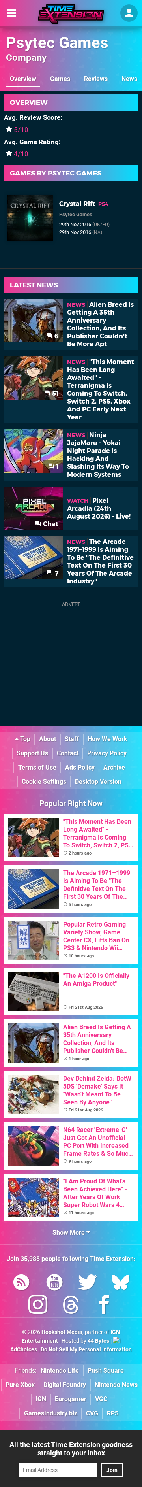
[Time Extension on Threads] (71, 1306)
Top (24, 739)
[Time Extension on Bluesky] (120, 1283)
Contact (67, 753)
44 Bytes (98, 1341)
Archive (114, 767)
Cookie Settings (44, 781)
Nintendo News (116, 1385)
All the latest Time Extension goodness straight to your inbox (71, 1448)
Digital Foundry (64, 1385)
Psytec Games (57, 43)
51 (54, 393)
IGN (41, 1399)
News (129, 79)
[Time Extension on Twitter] (87, 1283)
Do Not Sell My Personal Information (86, 1349)
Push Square (106, 1370)
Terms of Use (37, 767)
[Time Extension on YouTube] (54, 1283)
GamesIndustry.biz (50, 1413)
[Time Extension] (71, 14)
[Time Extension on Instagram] (37, 1306)
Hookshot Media (61, 1332)
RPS (113, 1413)
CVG (92, 1413)
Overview (23, 79)
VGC (101, 1399)
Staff (72, 739)
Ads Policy (80, 767)
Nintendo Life (60, 1370)
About (47, 739)
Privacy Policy (107, 753)
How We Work (107, 739)
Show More (69, 1232)
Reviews (96, 79)
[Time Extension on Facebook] (104, 1306)
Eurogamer (70, 1399)
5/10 (21, 130)
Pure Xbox (20, 1385)
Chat (49, 524)
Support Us (32, 753)
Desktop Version (98, 781)
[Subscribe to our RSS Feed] (21, 1283)
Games (60, 79)
